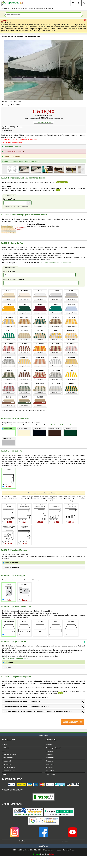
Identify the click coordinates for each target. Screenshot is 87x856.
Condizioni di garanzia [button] (12, 156)
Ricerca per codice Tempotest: (14, 279)
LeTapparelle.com (10, 3)
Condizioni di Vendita (9, 771)
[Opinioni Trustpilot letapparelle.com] (59, 808)
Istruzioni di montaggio (9, 754)
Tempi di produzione (8, 767)
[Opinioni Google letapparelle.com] (43, 817)
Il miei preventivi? (7, 764)
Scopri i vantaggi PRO (9, 758)
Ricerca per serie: (9, 271)
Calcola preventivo (71, 722)
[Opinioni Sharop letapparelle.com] (28, 808)
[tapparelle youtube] (72, 828)
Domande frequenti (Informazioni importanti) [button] (21, 161)
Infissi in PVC (50, 771)
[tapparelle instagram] (14, 828)
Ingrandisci (8, 299)
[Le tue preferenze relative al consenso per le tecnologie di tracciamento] (85, 642)
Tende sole (49, 761)
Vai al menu (73, 3)
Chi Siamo (5, 748)
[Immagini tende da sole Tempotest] (43, 70)
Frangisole (49, 767)
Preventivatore (43, 122)
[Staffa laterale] (47, 169)
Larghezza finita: (9, 199)
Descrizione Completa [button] (12, 146)
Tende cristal (50, 758)
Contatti (4, 744)
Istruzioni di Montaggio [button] (13, 151)
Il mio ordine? (6, 761)
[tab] (43, 147)
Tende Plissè (50, 764)
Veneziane (49, 754)
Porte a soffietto (51, 774)
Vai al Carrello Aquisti (84, 3)
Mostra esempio (62, 182)
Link (58, 190)
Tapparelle (49, 744)
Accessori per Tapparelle (53, 748)
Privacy (4, 774)
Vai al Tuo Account (78, 3)
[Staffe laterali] (24, 169)
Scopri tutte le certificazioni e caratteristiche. (55, 263)
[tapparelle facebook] (43, 828)
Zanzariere (49, 751)
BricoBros (22, 841)
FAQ (3, 751)
